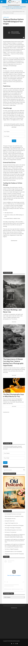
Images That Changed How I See (11, 523)
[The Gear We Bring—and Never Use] (14, 291)
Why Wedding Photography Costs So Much (13, 530)
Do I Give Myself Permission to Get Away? (13, 514)
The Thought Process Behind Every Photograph (14, 525)
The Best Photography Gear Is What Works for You (13, 395)
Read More (14, 321)
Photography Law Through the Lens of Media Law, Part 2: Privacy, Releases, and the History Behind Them (15, 541)
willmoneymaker (16, 589)
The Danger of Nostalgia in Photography (13, 527)
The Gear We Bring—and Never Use (12, 311)
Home (4, 11)
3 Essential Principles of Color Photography (13, 551)
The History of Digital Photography (11, 549)
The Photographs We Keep (10, 518)
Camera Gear (8, 11)
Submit (14, 140)
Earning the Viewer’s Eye (9, 520)
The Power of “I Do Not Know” (10, 532)
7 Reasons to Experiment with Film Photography (14, 553)
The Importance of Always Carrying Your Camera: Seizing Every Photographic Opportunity (13, 362)
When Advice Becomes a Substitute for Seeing (14, 516)
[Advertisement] (14, 255)
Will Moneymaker (7, 589)
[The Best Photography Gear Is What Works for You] (14, 385)
